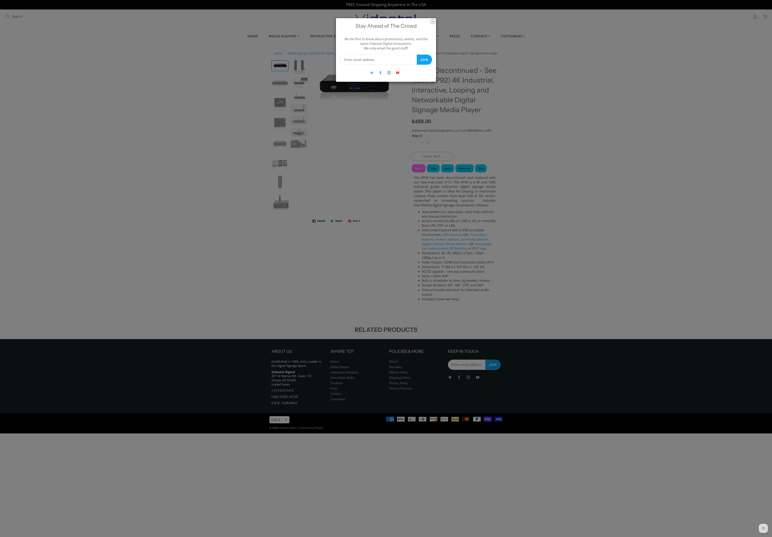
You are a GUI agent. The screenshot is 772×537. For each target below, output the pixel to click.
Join (424, 59)
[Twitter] (371, 72)
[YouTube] (397, 72)
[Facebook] (380, 72)
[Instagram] (388, 72)
